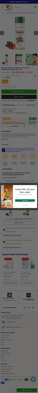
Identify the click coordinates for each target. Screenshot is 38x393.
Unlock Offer (25, 200)
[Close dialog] (36, 186)
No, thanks (25, 205)
